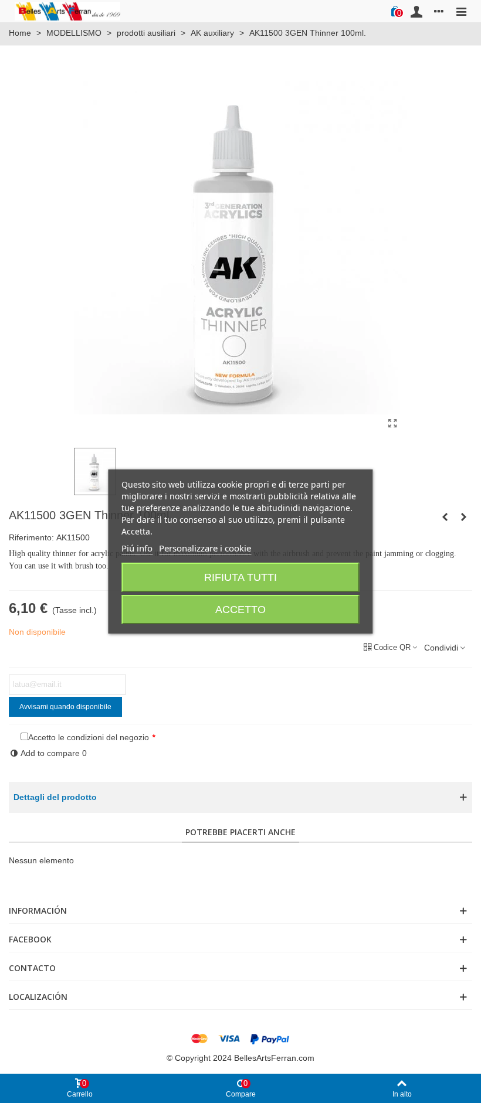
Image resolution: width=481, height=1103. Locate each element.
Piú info (137, 548)
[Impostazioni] (439, 11)
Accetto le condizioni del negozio (88, 737)
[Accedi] (416, 11)
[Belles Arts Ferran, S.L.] (67, 11)
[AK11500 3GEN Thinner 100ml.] (392, 424)
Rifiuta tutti (240, 577)
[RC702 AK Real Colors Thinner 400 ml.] (444, 517)
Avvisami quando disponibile (65, 707)
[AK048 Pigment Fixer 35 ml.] (463, 517)
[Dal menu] (461, 11)
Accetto (240, 609)
